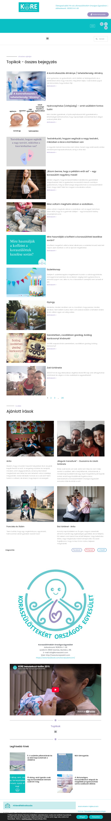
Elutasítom (96, 817)
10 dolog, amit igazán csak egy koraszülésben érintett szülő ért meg (39, 779)
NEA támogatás (82, 755)
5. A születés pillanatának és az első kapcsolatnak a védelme (39, 757)
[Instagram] (106, 24)
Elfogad (82, 817)
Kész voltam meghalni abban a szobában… (70, 204)
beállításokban (27, 819)
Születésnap (53, 269)
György (51, 302)
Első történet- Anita (66, 526)
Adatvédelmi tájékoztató (88, 806)
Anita (9, 461)
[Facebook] (102, 24)
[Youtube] (106, 28)
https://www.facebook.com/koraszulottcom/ (55, 657)
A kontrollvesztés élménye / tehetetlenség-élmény (75, 73)
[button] (47, 38)
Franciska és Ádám (15, 526)
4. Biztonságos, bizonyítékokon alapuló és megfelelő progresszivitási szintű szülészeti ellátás (86, 780)
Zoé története (54, 367)
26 (62, 397)
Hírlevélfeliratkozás (22, 805)
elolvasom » (51, 86)
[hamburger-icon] (92, 25)
